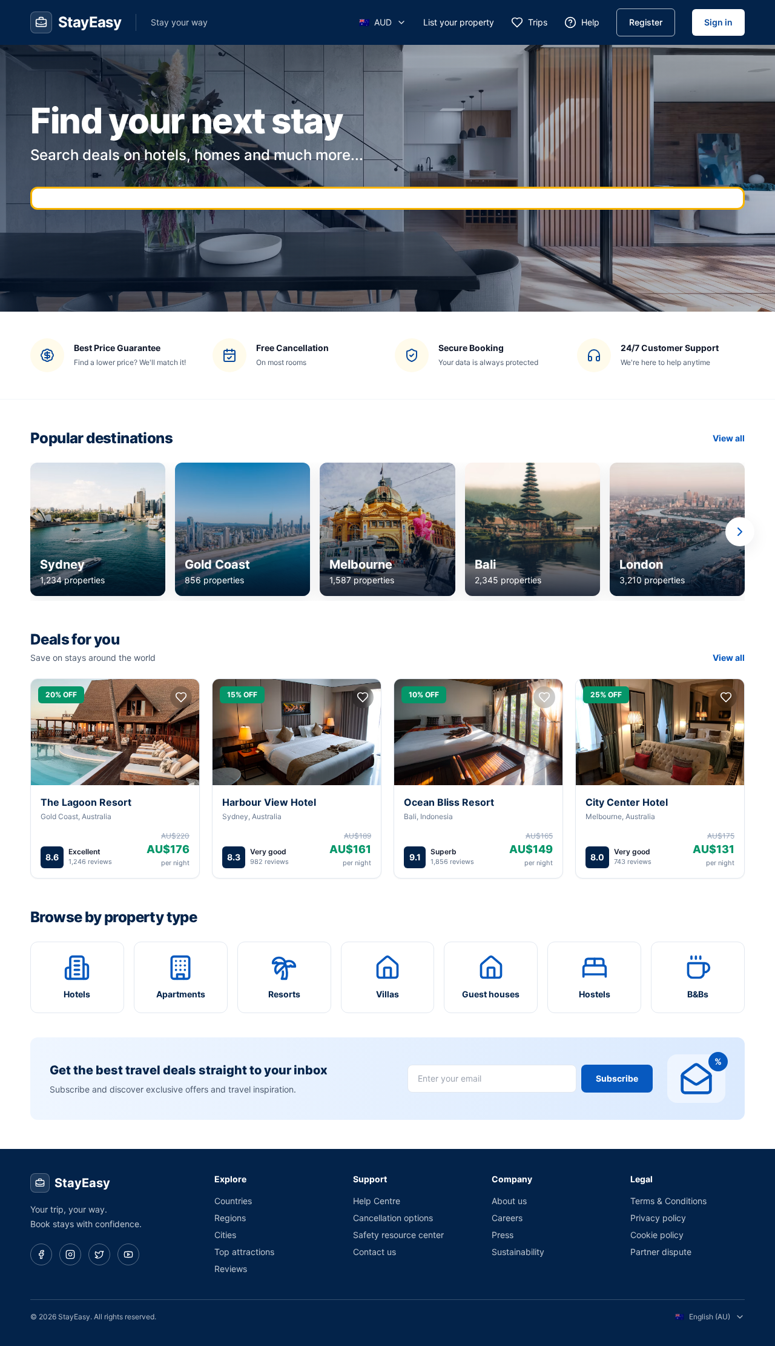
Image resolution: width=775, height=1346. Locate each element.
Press (502, 1235)
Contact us (374, 1252)
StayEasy (82, 1183)
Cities (225, 1235)
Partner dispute (660, 1252)
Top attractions (244, 1252)
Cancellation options (393, 1218)
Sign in (718, 22)
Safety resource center (398, 1235)
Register (645, 22)
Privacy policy (658, 1218)
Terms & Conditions (668, 1201)
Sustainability (518, 1252)
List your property (458, 22)
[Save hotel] (181, 697)
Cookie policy (657, 1235)
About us (509, 1201)
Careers (507, 1218)
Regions (230, 1218)
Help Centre (376, 1201)
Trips (537, 22)
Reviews (230, 1269)
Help (590, 22)
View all (729, 438)
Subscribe (617, 1078)
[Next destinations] (739, 531)
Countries (233, 1201)
